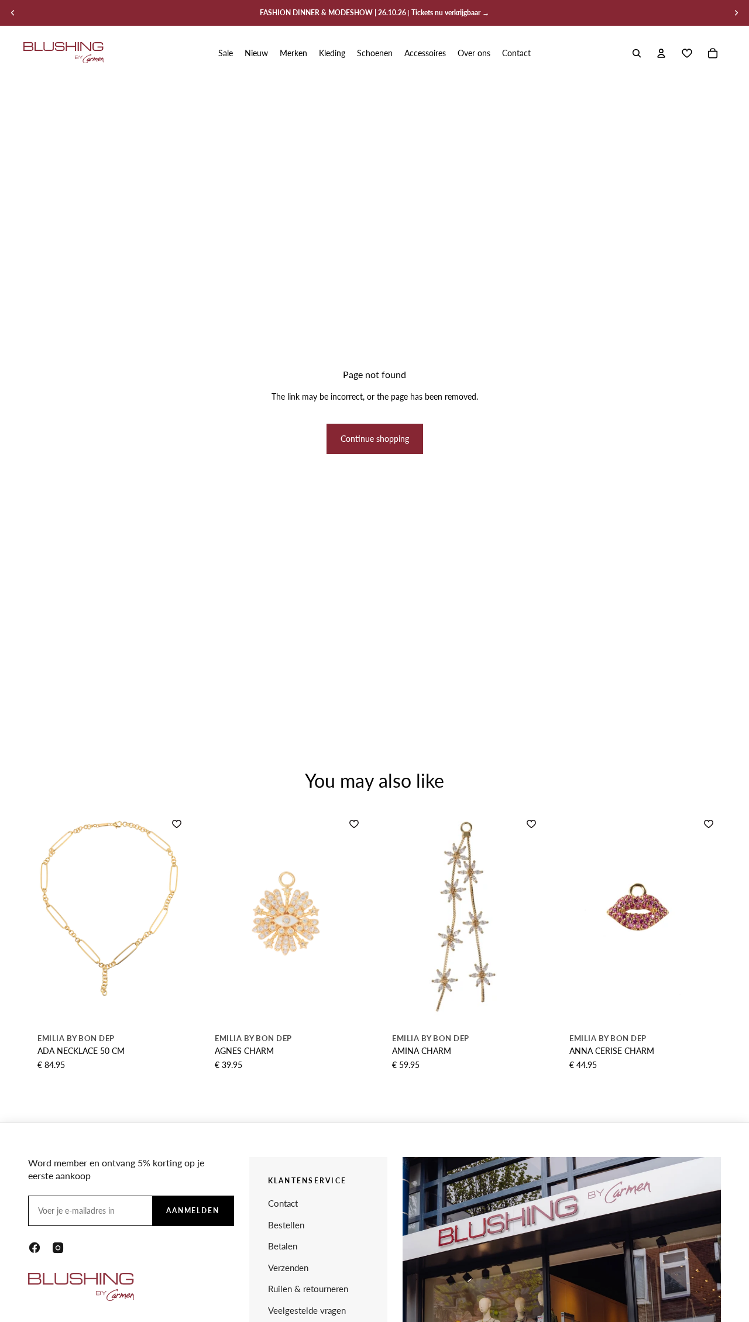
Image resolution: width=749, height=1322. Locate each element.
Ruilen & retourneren (308, 1288)
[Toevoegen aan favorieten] (176, 824)
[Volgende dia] (736, 13)
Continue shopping (375, 439)
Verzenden (288, 1267)
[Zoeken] (637, 53)
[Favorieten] (687, 53)
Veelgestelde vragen (307, 1310)
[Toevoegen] (175, 1001)
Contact (283, 1203)
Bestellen (286, 1225)
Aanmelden (192, 1210)
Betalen (282, 1246)
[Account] (661, 53)
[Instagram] (57, 1247)
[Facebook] (34, 1247)
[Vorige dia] (13, 13)
